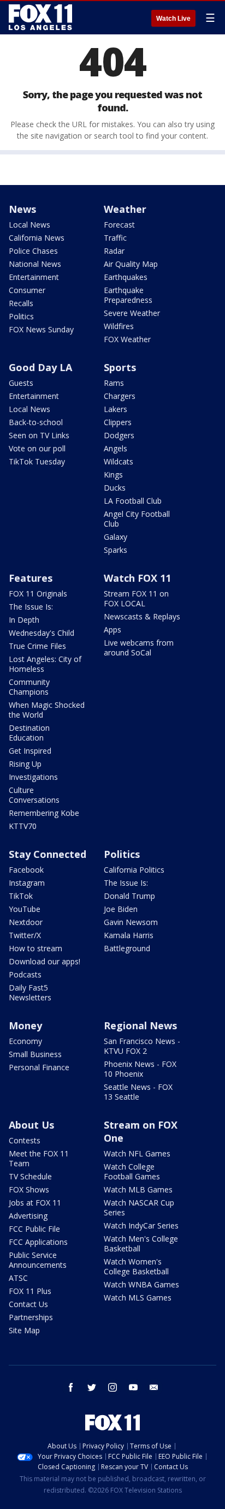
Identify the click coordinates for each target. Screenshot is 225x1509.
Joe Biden (121, 909)
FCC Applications (38, 1242)
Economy (25, 1041)
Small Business (35, 1054)
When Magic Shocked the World (47, 710)
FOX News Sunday (41, 329)
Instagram (27, 883)
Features (30, 577)
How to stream (35, 948)
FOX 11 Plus (30, 1291)
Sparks (115, 550)
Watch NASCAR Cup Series (139, 1207)
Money (25, 1025)
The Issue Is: (31, 606)
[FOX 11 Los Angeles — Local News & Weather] (40, 17)
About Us (31, 1124)
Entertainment (34, 277)
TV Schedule (30, 1176)
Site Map (24, 1330)
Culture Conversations (34, 795)
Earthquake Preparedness (128, 295)
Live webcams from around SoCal (139, 647)
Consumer (27, 290)
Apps (112, 629)
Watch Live (173, 18)
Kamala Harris (128, 935)
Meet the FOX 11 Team (39, 1158)
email (154, 1387)
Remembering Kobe (44, 813)
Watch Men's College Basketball (141, 1243)
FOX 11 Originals (38, 593)
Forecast (119, 224)
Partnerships (31, 1317)
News (22, 209)
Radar (114, 251)
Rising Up (25, 764)
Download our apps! (44, 961)
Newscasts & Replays (142, 616)
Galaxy (115, 537)
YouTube (24, 909)
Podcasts (25, 974)
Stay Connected (47, 854)
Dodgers (119, 435)
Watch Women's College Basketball (136, 1266)
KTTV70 (23, 826)
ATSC (18, 1278)
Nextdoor (26, 922)
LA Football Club (133, 501)
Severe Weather (132, 313)
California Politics (134, 869)
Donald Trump (129, 896)
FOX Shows (29, 1189)
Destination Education (29, 733)
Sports (120, 367)
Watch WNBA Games (141, 1284)
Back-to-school (36, 422)
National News (35, 264)
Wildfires (119, 326)
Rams (114, 383)
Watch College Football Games (132, 1171)
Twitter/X (25, 935)
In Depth (24, 620)
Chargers (119, 396)
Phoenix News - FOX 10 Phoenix (140, 1069)
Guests (21, 383)
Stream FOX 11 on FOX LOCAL (136, 598)
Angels (115, 448)
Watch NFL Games (137, 1153)
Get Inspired (30, 750)
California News (36, 237)
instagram (112, 1387)
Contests (24, 1140)
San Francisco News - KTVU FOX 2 (142, 1046)
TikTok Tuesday (37, 461)
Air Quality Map (131, 264)
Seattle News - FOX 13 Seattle (138, 1092)
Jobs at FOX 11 (35, 1202)
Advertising (28, 1215)
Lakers (115, 409)
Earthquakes (125, 277)
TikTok (21, 896)
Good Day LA (40, 367)
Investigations (33, 777)
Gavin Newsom (131, 922)
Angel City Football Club (137, 519)
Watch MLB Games (138, 1189)
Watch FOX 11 (137, 577)
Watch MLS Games (137, 1297)
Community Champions (29, 687)
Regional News (140, 1025)
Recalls (21, 303)
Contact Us (28, 1304)
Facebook (26, 869)
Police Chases (33, 251)
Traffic (115, 237)
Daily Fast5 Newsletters (30, 992)
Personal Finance (39, 1067)
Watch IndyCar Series (141, 1225)
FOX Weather (127, 339)
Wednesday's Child (41, 633)
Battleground (127, 948)
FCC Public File (34, 1229)
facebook (71, 1387)
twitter (91, 1387)
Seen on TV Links (39, 435)
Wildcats (118, 461)
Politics (21, 316)
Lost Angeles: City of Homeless (45, 664)
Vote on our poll (37, 448)
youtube (133, 1387)
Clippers (118, 422)
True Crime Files (37, 646)
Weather (125, 209)
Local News (29, 224)
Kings (113, 474)
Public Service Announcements (38, 1260)
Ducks (115, 487)
